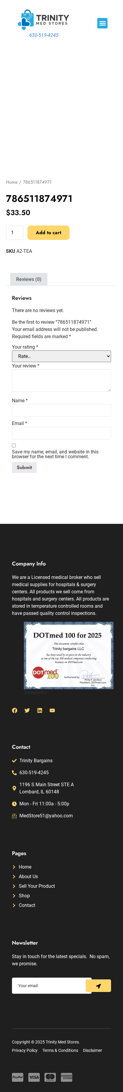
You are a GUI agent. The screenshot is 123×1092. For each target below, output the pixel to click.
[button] (102, 23)
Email (19, 423)
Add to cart (48, 232)
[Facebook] (14, 710)
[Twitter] (27, 710)
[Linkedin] (39, 710)
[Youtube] (52, 710)
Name (20, 400)
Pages (19, 853)
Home (12, 182)
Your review (25, 366)
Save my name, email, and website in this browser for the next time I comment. (55, 454)
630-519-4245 (44, 35)
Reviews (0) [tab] (28, 279)
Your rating (25, 347)
